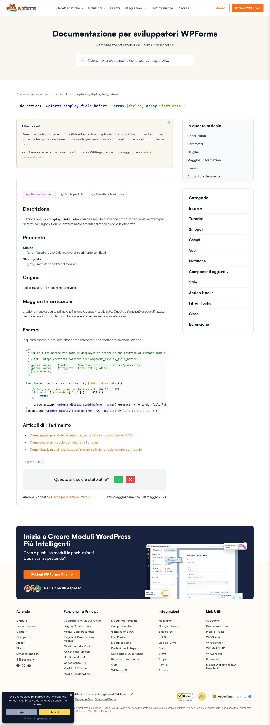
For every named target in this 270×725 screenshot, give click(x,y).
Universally (213, 659)
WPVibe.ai (213, 637)
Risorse (183, 8)
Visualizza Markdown (110, 194)
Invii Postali (118, 637)
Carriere (21, 620)
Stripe (163, 659)
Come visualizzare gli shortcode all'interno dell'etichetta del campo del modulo (86, 449)
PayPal (163, 664)
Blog (19, 648)
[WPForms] (21, 8)
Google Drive (167, 642)
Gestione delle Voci (77, 646)
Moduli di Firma (121, 642)
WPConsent (214, 653)
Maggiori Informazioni (204, 160)
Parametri (195, 144)
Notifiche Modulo (75, 657)
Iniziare (195, 208)
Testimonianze (162, 8)
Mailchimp (165, 620)
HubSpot (165, 637)
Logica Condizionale (77, 626)
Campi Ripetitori (122, 626)
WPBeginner (214, 642)
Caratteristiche (68, 8)
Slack (162, 648)
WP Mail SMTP (215, 648)
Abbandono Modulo (77, 651)
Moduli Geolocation (77, 673)
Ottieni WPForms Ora (48, 574)
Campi (194, 239)
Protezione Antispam (125, 648)
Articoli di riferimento (204, 176)
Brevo (162, 653)
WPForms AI (119, 670)
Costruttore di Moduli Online (83, 620)
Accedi (221, 8)
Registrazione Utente (125, 659)
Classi (194, 313)
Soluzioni (95, 8)
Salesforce (166, 631)
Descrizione (196, 136)
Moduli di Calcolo (75, 668)
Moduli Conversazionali (79, 631)
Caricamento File (75, 662)
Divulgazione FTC (27, 653)
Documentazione (217, 626)
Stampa (21, 637)
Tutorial (196, 218)
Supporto (212, 620)
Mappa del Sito (84, 699)
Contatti (21, 631)
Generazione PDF (122, 631)
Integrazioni (134, 8)
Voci (193, 250)
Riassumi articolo (41, 194)
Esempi (193, 168)
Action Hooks (64, 94)
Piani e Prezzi (215, 631)
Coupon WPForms (105, 699)
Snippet (196, 229)
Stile (193, 282)
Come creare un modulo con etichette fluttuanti (64, 442)
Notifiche (197, 261)
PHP (40, 461)
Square (163, 670)
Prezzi (115, 8)
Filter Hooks (200, 303)
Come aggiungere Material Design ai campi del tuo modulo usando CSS (81, 435)
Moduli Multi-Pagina (124, 620)
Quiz (114, 664)
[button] (118, 479)
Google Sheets (169, 626)
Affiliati (20, 642)
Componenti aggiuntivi (209, 271)
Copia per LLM (74, 194)
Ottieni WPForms (247, 8)
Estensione (199, 324)
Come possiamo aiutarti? (70, 497)
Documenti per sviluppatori (33, 94)
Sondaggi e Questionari (127, 653)
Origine (193, 152)
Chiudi (169, 122)
